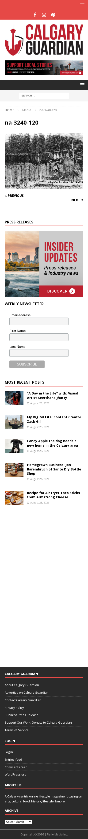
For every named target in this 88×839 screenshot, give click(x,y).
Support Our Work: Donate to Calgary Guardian (38, 722)
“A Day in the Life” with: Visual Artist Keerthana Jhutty (52, 395)
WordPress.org (15, 774)
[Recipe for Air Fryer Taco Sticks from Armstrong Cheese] (14, 498)
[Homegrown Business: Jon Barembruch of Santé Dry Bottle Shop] (14, 470)
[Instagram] (44, 15)
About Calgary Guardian (22, 685)
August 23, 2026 (39, 502)
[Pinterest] (53, 15)
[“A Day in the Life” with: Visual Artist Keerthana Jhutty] (14, 398)
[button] (81, 4)
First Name (17, 331)
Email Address (20, 315)
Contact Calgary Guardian (23, 700)
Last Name (17, 346)
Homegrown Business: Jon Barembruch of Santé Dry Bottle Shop (54, 468)
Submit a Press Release (21, 715)
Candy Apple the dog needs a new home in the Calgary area (52, 443)
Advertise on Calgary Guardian (27, 692)
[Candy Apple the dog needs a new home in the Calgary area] (14, 446)
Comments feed (16, 767)
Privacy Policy (14, 707)
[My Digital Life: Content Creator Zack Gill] (14, 422)
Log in (9, 752)
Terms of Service (17, 730)
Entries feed (13, 759)
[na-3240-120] (44, 186)
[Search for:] (44, 95)
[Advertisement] (40, 585)
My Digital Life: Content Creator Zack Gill (54, 419)
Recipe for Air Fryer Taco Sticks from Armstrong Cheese (53, 495)
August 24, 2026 (39, 479)
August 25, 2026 (39, 427)
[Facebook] (35, 15)
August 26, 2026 (39, 403)
